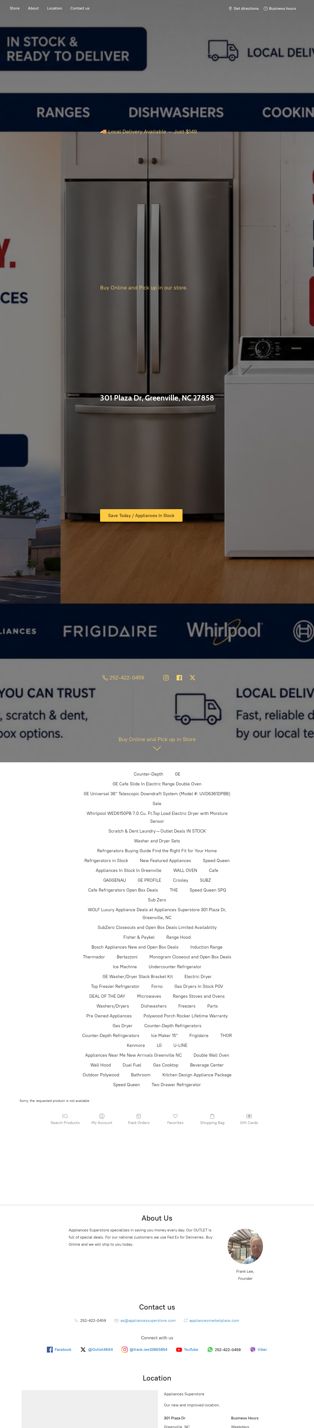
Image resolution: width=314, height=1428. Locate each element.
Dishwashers (154, 1006)
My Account (102, 1122)
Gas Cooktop (165, 1065)
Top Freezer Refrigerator (115, 986)
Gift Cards (249, 1122)
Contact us (80, 8)
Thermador (94, 957)
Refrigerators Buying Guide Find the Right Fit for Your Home (157, 850)
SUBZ (205, 880)
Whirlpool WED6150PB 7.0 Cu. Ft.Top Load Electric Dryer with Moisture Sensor (157, 817)
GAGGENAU (114, 880)
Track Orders (139, 1122)
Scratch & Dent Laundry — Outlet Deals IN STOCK (157, 831)
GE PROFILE (149, 880)
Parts (212, 1006)
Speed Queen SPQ (208, 890)
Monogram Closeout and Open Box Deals (190, 957)
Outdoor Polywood (101, 1075)
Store (15, 8)
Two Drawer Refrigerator (176, 1084)
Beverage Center (207, 1065)
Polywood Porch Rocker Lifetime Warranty (186, 1016)
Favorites (175, 1122)
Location (54, 8)
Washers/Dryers (112, 1006)
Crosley (180, 880)
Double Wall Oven (211, 1055)
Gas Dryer (122, 1025)
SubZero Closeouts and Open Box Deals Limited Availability (157, 927)
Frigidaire (199, 1035)
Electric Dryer (198, 976)
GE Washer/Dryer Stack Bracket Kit (138, 976)
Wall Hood (100, 1065)
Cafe (213, 870)
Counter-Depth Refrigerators (172, 1025)
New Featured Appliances (165, 860)
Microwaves (149, 996)
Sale (157, 803)
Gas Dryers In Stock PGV (198, 986)
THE (174, 890)
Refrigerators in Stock (106, 860)
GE (177, 774)
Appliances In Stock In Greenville (128, 870)
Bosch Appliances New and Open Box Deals (135, 947)
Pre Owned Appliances (109, 1016)
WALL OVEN (185, 870)
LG (159, 1045)
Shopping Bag (212, 1122)
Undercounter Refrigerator (175, 966)
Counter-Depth (148, 774)
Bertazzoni (127, 957)
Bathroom (141, 1075)
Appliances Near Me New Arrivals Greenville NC (133, 1055)
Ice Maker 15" (164, 1035)
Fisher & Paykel (139, 937)
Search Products (65, 1122)
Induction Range (206, 947)
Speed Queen (216, 860)
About (33, 8)
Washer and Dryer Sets (157, 841)
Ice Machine (125, 966)
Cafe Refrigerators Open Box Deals (123, 890)
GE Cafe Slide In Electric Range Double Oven (157, 784)
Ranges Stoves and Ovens (199, 996)
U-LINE (180, 1045)
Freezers (187, 1006)
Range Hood (178, 937)
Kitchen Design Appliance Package (197, 1075)
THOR (226, 1035)
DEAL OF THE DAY (107, 996)
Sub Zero (157, 900)
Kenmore (136, 1045)
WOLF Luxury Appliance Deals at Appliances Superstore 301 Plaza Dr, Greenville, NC (157, 913)
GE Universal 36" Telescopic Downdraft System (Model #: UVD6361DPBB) (157, 793)
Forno (157, 986)
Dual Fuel (132, 1065)
